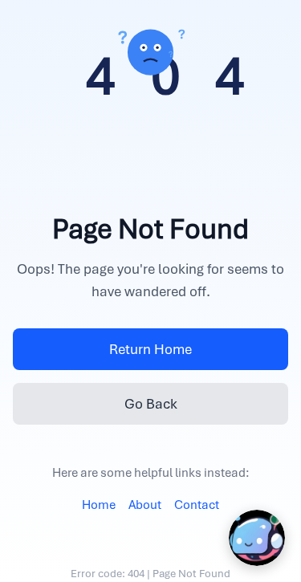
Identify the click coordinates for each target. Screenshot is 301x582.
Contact (196, 505)
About (144, 505)
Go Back (150, 404)
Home (99, 505)
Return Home (150, 349)
